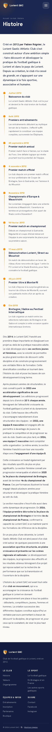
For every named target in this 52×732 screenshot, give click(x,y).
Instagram (32, 711)
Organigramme (9, 684)
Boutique (7, 716)
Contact (31, 702)
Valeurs (6, 680)
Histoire (6, 675)
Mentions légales (31, 727)
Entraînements (9, 702)
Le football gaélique (37, 675)
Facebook (32, 707)
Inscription (8, 707)
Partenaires (8, 711)
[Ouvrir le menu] (46, 5)
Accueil (6, 18)
